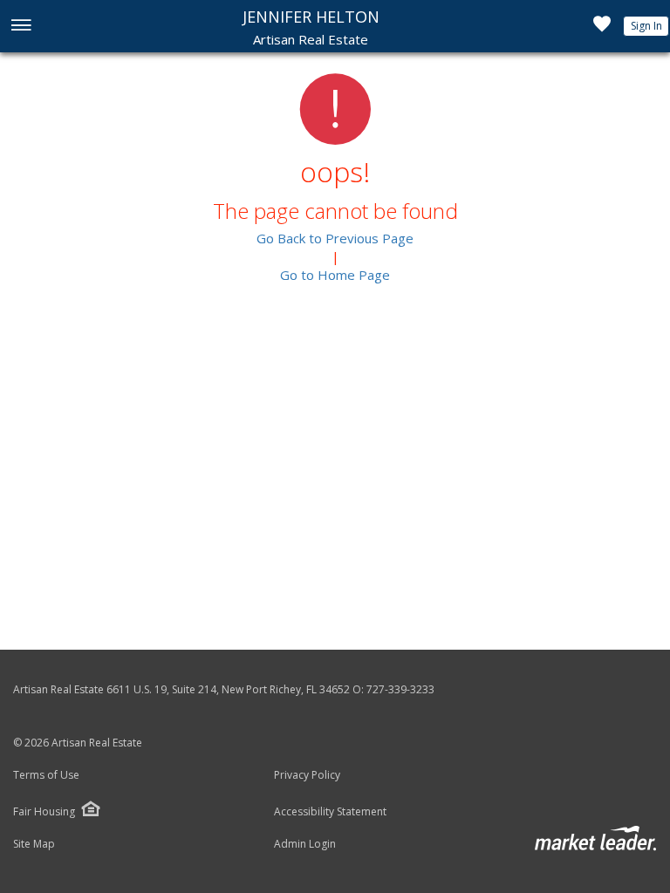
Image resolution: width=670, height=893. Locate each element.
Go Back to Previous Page (335, 238)
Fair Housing (44, 811)
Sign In (646, 25)
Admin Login (305, 844)
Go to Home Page (335, 274)
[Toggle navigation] (20, 27)
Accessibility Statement (330, 812)
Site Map (34, 844)
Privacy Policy (307, 775)
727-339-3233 (400, 689)
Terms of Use (46, 775)
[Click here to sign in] (601, 28)
